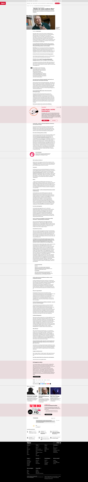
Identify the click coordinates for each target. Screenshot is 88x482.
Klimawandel (37, 455)
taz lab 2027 (46, 464)
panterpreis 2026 (55, 452)
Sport (27, 451)
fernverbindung (29, 461)
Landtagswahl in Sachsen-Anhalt (39, 453)
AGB (54, 477)
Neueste (52, 418)
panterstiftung (55, 451)
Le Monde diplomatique (56, 462)
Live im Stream (46, 462)
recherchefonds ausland (56, 450)
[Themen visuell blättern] (53, 3)
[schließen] (60, 107)
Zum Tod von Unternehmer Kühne (39, 451)
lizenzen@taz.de (32, 477)
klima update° (28, 462)
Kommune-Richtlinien (55, 476)
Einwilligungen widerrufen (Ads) (49, 478)
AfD (36, 454)
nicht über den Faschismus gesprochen (43, 136)
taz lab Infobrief (38, 463)
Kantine (28, 471)
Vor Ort (45, 461)
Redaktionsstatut (49, 476)
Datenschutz (49, 477)
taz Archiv (54, 463)
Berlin (27, 452)
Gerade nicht (57, 107)
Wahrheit (28, 454)
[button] (60, 3)
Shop (27, 472)
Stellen (45, 450)
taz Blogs (54, 460)
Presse (45, 451)
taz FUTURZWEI (55, 461)
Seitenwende (57, 477)
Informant (46, 477)
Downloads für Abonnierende (39, 473)
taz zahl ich (37, 462)
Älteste (54, 418)
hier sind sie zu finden (41, 422)
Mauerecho (28, 463)
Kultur (28, 450)
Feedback (46, 476)
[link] (28, 3)
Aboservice (37, 471)
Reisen (28, 470)
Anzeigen (28, 473)
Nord (27, 453)
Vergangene (46, 463)
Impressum (52, 477)
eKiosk (42, 154)
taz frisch (37, 461)
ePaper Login (37, 472)
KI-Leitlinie (59, 476)
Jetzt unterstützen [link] (36, 376)
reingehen (28, 465)
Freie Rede (28, 464)
